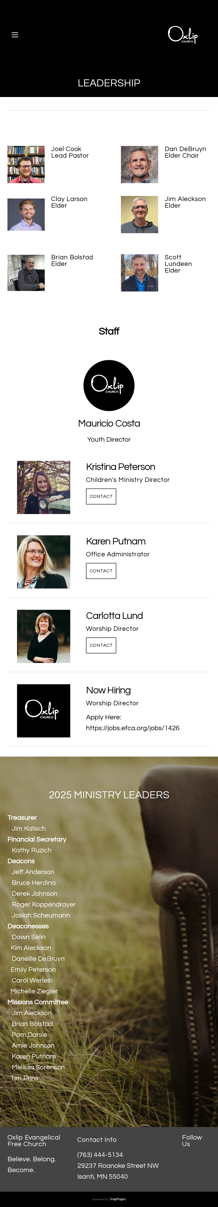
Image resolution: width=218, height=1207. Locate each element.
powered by (109, 1199)
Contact (101, 496)
